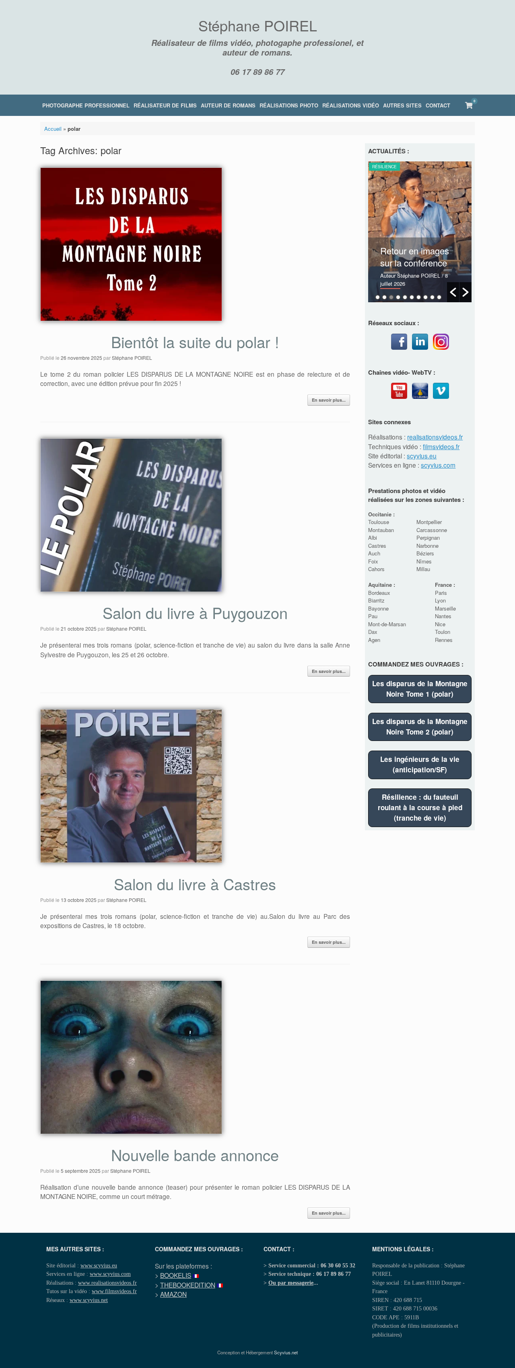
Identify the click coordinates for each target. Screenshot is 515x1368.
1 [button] (377, 297)
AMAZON (173, 1294)
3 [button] (391, 297)
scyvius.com (438, 464)
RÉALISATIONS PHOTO (289, 105)
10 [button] (439, 297)
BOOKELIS (175, 1275)
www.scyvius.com (110, 1274)
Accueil (53, 128)
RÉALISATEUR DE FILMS (165, 105)
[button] (453, 292)
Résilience (384, 166)
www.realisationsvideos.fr (107, 1282)
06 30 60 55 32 (338, 1265)
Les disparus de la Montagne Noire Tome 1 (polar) (420, 689)
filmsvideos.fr (441, 446)
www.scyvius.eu (98, 1265)
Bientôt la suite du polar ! (195, 341)
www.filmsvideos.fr (114, 1291)
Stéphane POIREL (132, 357)
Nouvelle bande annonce (195, 1154)
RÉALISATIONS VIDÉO (350, 105)
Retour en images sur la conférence (414, 256)
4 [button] (398, 297)
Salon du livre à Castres (195, 884)
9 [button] (432, 297)
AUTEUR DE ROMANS (228, 105)
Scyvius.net (286, 1352)
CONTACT (438, 105)
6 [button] (411, 297)
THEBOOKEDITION (187, 1284)
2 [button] (384, 297)
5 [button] (405, 297)
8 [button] (425, 297)
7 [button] (418, 297)
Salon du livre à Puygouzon (195, 612)
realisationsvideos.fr (435, 436)
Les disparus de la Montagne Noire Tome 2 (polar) (420, 726)
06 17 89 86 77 (257, 71)
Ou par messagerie (290, 1282)
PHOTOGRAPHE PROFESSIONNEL (86, 105)
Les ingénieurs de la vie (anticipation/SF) (419, 764)
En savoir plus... (329, 400)
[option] (420, 231)
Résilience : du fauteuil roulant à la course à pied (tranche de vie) (420, 807)
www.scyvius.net (89, 1300)
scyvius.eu (422, 455)
